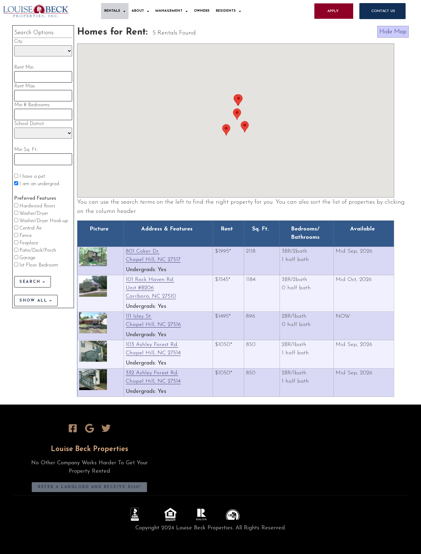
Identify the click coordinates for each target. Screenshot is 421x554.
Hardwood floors (37, 206)
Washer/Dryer (33, 213)
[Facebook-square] (72, 428)
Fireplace (28, 243)
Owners (202, 11)
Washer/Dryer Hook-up (43, 220)
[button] (245, 126)
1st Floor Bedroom (38, 265)
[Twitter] (106, 428)
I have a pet (32, 176)
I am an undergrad (39, 183)
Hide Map (393, 32)
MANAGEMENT (168, 11)
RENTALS (112, 11)
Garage (27, 257)
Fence (25, 235)
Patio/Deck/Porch (37, 250)
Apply (333, 11)
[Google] (89, 428)
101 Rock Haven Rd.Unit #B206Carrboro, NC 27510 (151, 288)
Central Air (30, 228)
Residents (226, 11)
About (138, 11)
